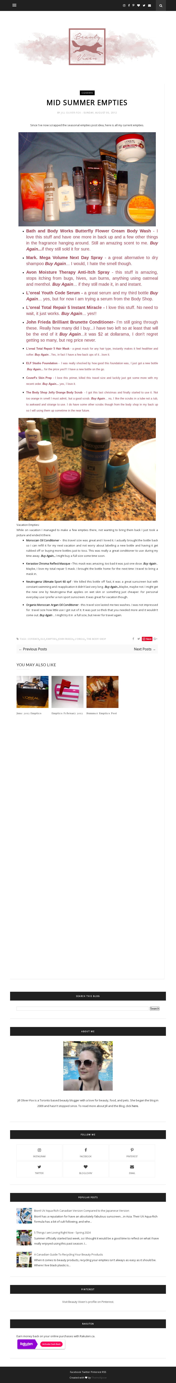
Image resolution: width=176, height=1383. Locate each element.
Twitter (39, 1173)
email (132, 1173)
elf (43, 639)
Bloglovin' (85, 1173)
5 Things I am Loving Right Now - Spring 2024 (62, 1232)
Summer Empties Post (101, 713)
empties (51, 639)
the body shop (96, 639)
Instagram (39, 1156)
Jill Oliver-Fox (71, 112)
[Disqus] (87, 791)
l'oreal (80, 639)
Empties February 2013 (67, 713)
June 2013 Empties (29, 713)
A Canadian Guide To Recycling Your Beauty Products (68, 1254)
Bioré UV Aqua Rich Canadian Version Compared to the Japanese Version (81, 1211)
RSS (104, 1372)
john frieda (66, 639)
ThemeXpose (99, 1377)
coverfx (87, 92)
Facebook (85, 1156)
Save (149, 638)
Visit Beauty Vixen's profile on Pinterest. (88, 1302)
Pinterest (132, 1156)
